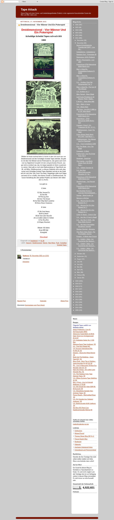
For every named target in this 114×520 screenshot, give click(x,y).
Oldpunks (78, 444)
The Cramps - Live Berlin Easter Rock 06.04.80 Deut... (84, 163)
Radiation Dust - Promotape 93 (86, 54)
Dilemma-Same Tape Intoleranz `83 (84, 344)
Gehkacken (78, 431)
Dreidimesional (37, 243)
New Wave (51, 243)
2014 (77, 297)
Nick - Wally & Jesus (83, 104)
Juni (78, 264)
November (80, 43)
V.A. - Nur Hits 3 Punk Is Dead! (86, 217)
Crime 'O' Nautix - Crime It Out (86, 214)
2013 (77, 299)
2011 (77, 305)
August (79, 259)
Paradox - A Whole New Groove (86, 236)
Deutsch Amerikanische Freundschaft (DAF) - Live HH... (85, 47)
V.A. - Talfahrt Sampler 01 (84, 168)
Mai (78, 267)
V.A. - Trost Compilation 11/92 (86, 144)
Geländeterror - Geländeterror (85, 52)
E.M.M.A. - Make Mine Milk (85, 101)
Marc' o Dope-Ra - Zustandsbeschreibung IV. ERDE (85, 71)
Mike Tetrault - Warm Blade (85, 94)
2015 (77, 294)
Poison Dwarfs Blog (81, 439)
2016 (77, 291)
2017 (77, 289)
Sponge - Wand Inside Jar (84, 195)
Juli (78, 262)
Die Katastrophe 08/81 (80, 332)
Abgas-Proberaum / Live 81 (82, 329)
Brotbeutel (78, 442)
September (80, 256)
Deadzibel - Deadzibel (83, 158)
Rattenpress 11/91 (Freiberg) (85, 57)
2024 (77, 30)
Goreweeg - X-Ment (82, 151)
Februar (79, 275)
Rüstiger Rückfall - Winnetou (85, 229)
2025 (77, 27)
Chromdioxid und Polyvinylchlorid (85, 450)
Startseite (43, 301)
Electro (45, 243)
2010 (77, 307)
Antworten (26, 262)
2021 (77, 38)
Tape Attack (29, 9)
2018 (77, 286)
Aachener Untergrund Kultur (84, 447)
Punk (57, 243)
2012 (77, 302)
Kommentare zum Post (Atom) (35, 305)
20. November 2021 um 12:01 (39, 256)
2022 (77, 35)
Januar (79, 278)
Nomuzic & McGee (82, 198)
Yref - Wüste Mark (82, 107)
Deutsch (29, 243)
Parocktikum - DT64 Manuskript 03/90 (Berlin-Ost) (85, 120)
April (78, 269)
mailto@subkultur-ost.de (81, 424)
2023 (77, 33)
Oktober (79, 254)
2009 (77, 310)
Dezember (80, 40)
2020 (77, 281)
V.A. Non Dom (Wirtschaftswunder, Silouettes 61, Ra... (83, 172)
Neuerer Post (21, 301)
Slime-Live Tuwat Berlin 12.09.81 (83, 334)
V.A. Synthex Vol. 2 (82, 91)
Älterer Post (64, 301)
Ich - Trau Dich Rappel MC (81, 346)
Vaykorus (26, 256)
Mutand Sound (79, 433)
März (79, 272)
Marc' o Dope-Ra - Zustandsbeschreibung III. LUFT (85, 77)
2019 (77, 283)
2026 (77, 25)
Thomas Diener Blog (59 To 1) (84, 436)
